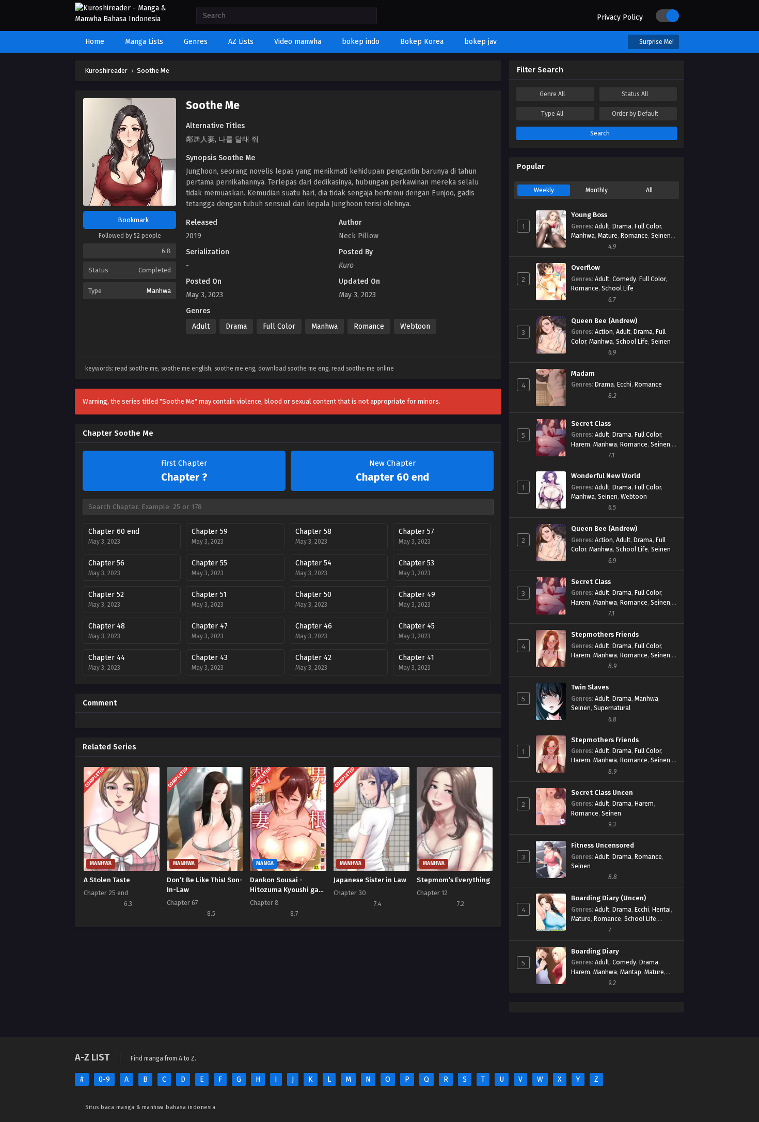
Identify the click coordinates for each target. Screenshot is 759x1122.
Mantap (630, 972)
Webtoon (415, 326)
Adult (201, 326)
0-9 (104, 1079)
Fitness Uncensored (602, 845)
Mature (608, 235)
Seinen (661, 235)
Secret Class (591, 424)
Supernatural (612, 708)
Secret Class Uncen (602, 793)
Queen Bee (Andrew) (604, 321)
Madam (583, 374)
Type (552, 113)
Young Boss (589, 215)
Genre (552, 94)
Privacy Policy (620, 17)
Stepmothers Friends (605, 635)
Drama (236, 326)
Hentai (661, 909)
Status (635, 94)
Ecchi (624, 384)
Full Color (279, 326)
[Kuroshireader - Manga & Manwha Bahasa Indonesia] (125, 18)
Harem (580, 444)
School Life (618, 288)
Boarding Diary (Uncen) (608, 898)
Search (599, 133)
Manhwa (159, 291)
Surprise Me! (656, 41)
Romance (369, 326)
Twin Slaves (590, 687)
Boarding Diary (595, 951)
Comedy (624, 279)
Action (604, 331)
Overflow (585, 268)
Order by (635, 113)
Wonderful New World (605, 476)
